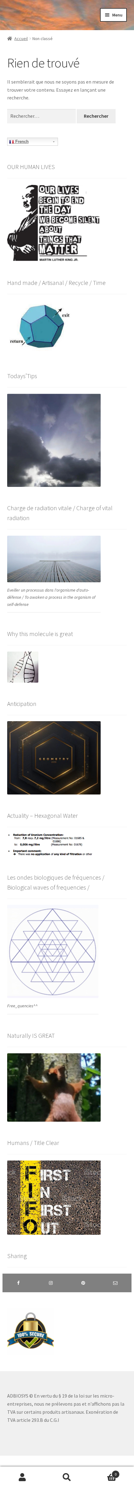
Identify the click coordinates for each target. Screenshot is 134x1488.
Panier (103, 1472)
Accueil (21, 38)
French (21, 141)
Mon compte (22, 1477)
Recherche (67, 1477)
